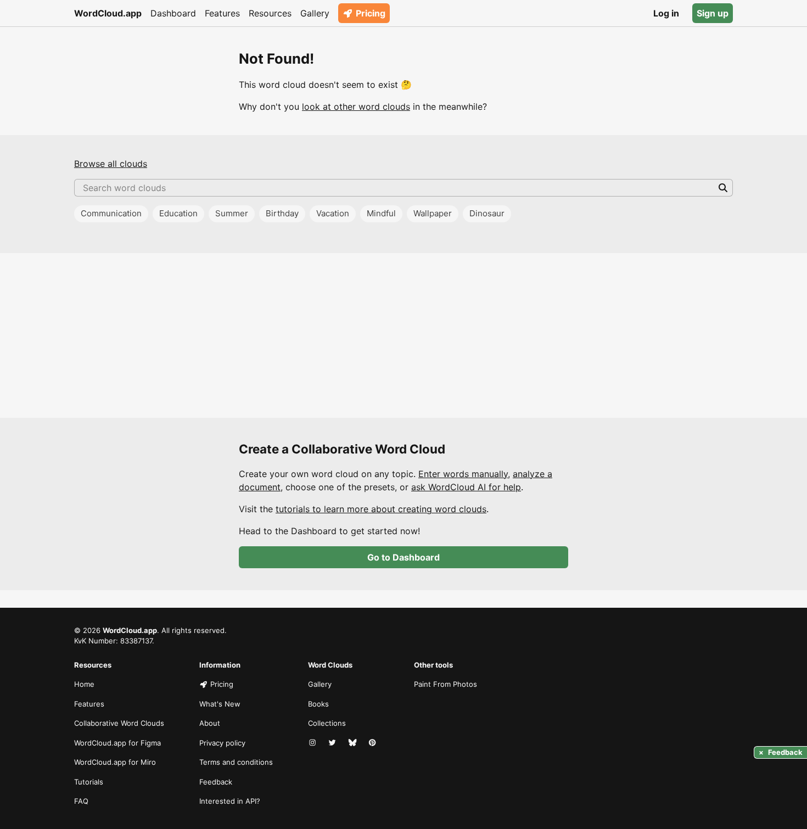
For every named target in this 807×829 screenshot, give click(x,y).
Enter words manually (463, 473)
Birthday (282, 213)
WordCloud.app (108, 13)
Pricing (370, 13)
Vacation (332, 213)
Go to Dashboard (403, 557)
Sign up (712, 13)
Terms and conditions (236, 762)
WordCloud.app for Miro (115, 762)
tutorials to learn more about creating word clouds (381, 508)
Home (84, 684)
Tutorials (88, 781)
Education (178, 213)
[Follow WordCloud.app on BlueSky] (353, 743)
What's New (219, 703)
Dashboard (173, 13)
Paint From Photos (445, 684)
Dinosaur (487, 213)
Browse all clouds (110, 163)
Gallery (314, 13)
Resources (270, 13)
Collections (327, 723)
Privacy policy (222, 742)
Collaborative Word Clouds (119, 723)
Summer (231, 213)
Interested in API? (229, 801)
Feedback (215, 781)
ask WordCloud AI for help (466, 486)
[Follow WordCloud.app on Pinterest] (373, 743)
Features (222, 13)
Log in (666, 13)
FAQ (81, 801)
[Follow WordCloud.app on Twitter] (333, 743)
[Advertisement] (403, 335)
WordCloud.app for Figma (117, 742)
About (209, 723)
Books (318, 703)
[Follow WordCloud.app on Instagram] (313, 743)
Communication (111, 213)
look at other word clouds (356, 106)
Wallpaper (432, 213)
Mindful (381, 213)
